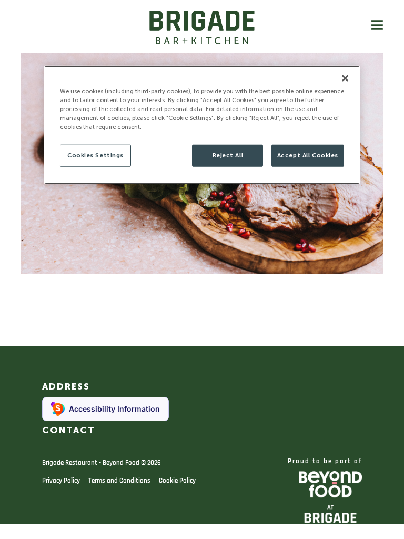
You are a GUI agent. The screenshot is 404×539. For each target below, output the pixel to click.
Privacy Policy (61, 480)
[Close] (345, 77)
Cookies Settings (95, 155)
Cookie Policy (177, 480)
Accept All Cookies (307, 155)
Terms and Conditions (119, 480)
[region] (202, 124)
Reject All (228, 155)
